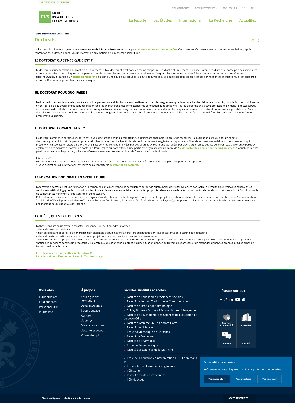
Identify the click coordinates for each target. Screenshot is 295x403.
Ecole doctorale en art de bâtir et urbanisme (206, 148)
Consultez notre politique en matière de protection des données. (243, 369)
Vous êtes (46, 290)
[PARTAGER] (258, 40)
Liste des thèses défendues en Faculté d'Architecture (68, 256)
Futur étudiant (48, 297)
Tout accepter (216, 378)
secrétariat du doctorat (124, 165)
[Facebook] (221, 300)
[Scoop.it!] (243, 300)
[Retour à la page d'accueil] (63, 17)
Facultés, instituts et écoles (145, 290)
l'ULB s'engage (90, 310)
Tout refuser (269, 378)
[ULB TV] (237, 300)
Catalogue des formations (90, 298)
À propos (88, 290)
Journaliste (46, 312)
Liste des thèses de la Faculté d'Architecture (62, 253)
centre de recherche (85, 76)
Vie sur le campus (92, 325)
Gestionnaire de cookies (77, 398)
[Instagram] (225, 300)
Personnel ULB (48, 307)
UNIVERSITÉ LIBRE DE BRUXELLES (55, 2)
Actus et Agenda (91, 305)
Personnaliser (243, 378)
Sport (85, 320)
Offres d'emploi (91, 335)
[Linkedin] (231, 300)
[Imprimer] (253, 40)
